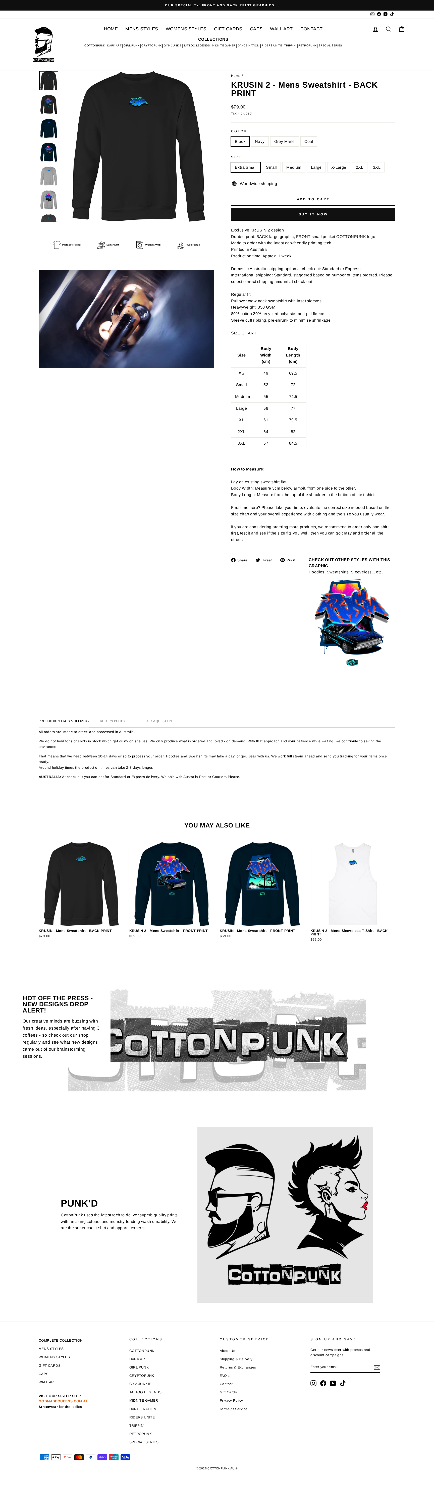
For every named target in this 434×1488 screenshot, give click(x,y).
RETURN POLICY (113, 721)
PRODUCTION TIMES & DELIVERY (64, 721)
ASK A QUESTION (159, 721)
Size (236, 157)
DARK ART (114, 45)
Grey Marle (284, 141)
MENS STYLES (141, 28)
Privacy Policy (231, 1400)
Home (236, 76)
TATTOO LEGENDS (197, 45)
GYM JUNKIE (173, 45)
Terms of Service (233, 1409)
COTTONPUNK (94, 45)
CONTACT (311, 28)
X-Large (338, 167)
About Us (227, 1351)
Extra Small (245, 167)
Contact (226, 1384)
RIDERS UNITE (271, 45)
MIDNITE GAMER (223, 45)
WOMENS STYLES (186, 28)
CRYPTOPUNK (151, 45)
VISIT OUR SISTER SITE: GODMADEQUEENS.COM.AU (63, 1401)
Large (316, 167)
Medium (293, 167)
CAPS (256, 28)
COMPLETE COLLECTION (61, 1340)
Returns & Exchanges (238, 1367)
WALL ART (281, 28)
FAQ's (225, 1376)
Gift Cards (228, 1392)
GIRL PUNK (131, 45)
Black (240, 141)
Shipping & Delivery (236, 1359)
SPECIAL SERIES (330, 45)
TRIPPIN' (290, 45)
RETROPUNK (307, 45)
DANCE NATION (248, 45)
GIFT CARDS (228, 28)
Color (239, 131)
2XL (359, 167)
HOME (111, 28)
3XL (377, 167)
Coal (308, 141)
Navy (260, 141)
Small (271, 167)
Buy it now (313, 214)
